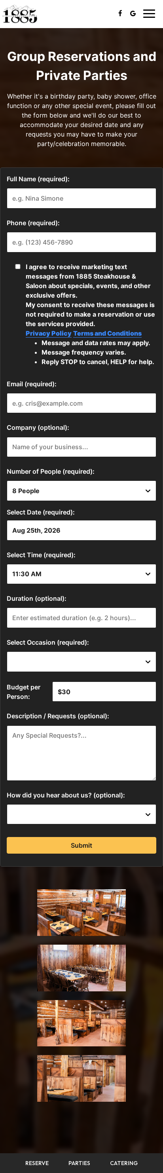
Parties (79, 1163)
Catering (124, 1163)
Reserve (37, 1163)
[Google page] (133, 13)
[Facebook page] (120, 13)
